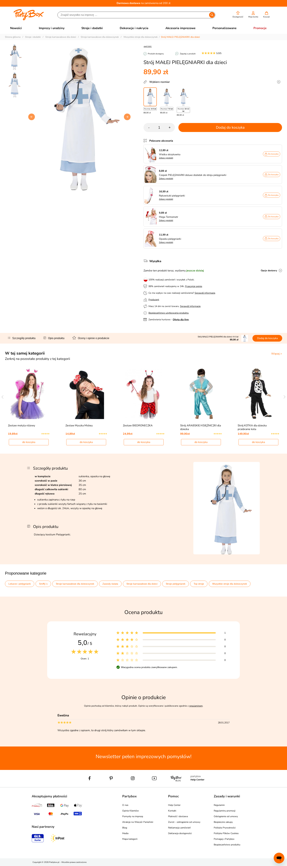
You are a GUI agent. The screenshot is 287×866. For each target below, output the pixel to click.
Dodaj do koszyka (230, 127)
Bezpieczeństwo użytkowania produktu (168, 312)
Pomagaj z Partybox (224, 839)
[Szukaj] (212, 15)
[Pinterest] (111, 786)
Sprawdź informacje (205, 293)
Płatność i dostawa (178, 816)
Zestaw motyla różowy (21, 425)
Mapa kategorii (129, 839)
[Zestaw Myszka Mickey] (86, 394)
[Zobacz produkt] (151, 154)
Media (125, 833)
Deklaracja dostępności (180, 833)
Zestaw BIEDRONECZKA (138, 425)
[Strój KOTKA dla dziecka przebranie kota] (258, 394)
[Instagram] (132, 786)
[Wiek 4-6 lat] (150, 96)
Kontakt (172, 810)
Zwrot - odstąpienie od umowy (184, 822)
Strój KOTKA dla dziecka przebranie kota (252, 427)
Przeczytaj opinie (193, 286)
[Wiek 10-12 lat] (183, 96)
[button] (238, 14)
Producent (153, 299)
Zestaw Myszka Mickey (79, 425)
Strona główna (12, 37)
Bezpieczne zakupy (223, 822)
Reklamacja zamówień (179, 827)
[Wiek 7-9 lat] (166, 96)
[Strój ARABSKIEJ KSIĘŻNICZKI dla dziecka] (201, 394)
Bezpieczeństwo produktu (227, 844)
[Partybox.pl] (29, 19)
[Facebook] (89, 786)
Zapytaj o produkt (187, 53)
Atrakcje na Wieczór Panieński (137, 822)
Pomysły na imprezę (132, 816)
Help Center (174, 805)
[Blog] (176, 786)
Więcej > (276, 354)
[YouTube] (154, 786)
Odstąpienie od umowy (226, 816)
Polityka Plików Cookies (226, 833)
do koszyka (28, 442)
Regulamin (219, 805)
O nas (125, 805)
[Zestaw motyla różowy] (29, 394)
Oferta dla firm (181, 319)
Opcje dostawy (269, 270)
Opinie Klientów (130, 810)
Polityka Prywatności (225, 827)
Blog (124, 827)
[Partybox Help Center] (197, 786)
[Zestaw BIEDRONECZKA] (143, 394)
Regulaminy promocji (224, 810)
